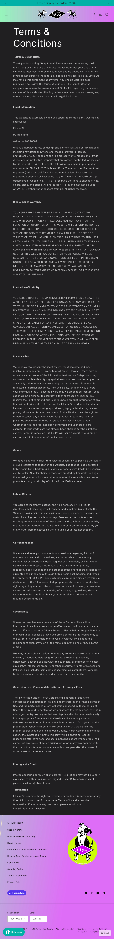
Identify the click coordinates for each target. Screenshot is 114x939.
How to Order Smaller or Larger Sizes (26, 856)
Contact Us (13, 862)
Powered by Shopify (44, 929)
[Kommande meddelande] (108, 3)
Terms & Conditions (17, 875)
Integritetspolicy (83, 929)
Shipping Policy (15, 869)
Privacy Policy (14, 882)
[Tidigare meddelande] (6, 3)
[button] (6, 14)
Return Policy (14, 843)
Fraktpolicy (82, 932)
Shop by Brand (15, 830)
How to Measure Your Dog (21, 836)
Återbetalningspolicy (65, 929)
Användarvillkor (100, 929)
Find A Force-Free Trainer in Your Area (27, 849)
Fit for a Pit (31, 929)
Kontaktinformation (98, 932)
